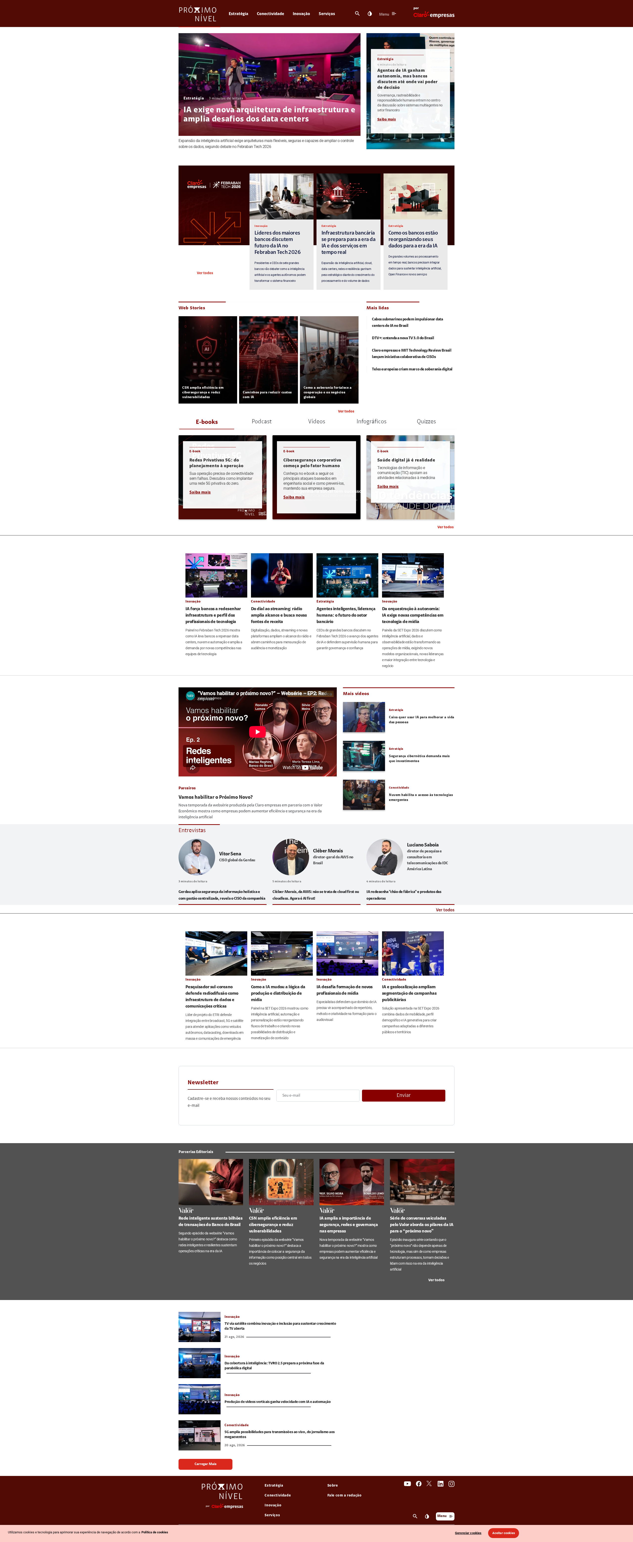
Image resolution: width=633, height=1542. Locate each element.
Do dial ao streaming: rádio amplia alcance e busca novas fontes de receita (279, 615)
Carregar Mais (205, 1464)
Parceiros (187, 788)
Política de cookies (154, 1532)
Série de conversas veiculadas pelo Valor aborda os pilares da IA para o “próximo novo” (421, 1225)
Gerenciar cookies (468, 1533)
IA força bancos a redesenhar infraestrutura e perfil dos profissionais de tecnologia (213, 615)
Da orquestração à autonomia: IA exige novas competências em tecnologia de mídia (413, 615)
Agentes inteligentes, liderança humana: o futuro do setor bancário (345, 615)
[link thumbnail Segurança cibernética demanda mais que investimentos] (364, 756)
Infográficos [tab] (371, 422)
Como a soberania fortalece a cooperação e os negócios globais (328, 392)
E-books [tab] (207, 422)
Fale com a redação (344, 1495)
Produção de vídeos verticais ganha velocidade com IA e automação (278, 1402)
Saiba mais (386, 119)
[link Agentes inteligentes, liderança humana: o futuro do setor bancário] (347, 575)
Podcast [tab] (262, 422)
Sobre (332, 1486)
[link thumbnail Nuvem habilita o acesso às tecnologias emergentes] (364, 795)
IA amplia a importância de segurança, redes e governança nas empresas (348, 1225)
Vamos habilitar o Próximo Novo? (216, 797)
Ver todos (205, 273)
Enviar (404, 1095)
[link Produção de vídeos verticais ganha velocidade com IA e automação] (200, 1399)
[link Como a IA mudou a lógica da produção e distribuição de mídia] (282, 953)
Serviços (327, 14)
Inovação (301, 14)
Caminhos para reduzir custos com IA (267, 395)
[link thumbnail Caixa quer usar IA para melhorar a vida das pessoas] (364, 717)
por (416, 8)
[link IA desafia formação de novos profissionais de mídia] (347, 953)
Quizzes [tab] (426, 422)
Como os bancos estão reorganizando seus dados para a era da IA (413, 240)
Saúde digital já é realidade (406, 460)
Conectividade (270, 14)
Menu (384, 15)
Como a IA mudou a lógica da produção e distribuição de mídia (278, 993)
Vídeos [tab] (316, 422)
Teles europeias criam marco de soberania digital (412, 369)
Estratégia (238, 14)
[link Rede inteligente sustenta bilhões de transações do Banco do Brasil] (211, 1182)
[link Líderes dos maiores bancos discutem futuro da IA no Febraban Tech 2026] (281, 196)
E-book (194, 451)
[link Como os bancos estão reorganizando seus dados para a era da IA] (416, 196)
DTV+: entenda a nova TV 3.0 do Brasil (403, 338)
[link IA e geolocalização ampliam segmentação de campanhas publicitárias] (413, 953)
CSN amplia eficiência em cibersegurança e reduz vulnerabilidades (203, 392)
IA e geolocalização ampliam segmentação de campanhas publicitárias (409, 993)
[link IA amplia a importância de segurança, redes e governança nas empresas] (351, 1182)
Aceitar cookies (503, 1533)
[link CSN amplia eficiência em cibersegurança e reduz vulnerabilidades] (281, 1182)
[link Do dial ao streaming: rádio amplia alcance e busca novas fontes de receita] (282, 575)
